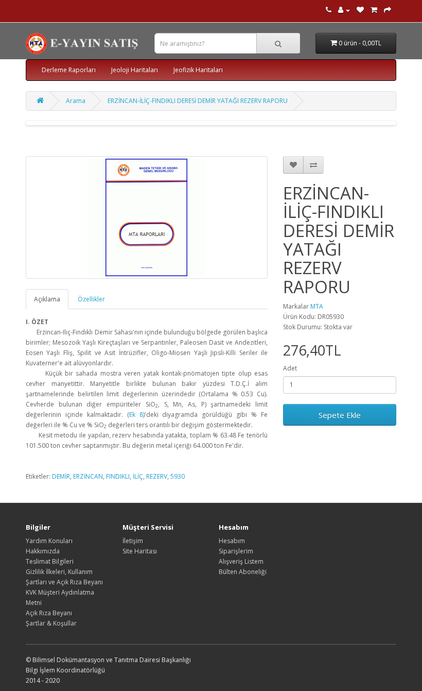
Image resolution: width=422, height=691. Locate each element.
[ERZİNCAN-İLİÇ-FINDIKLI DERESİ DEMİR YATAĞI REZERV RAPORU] (147, 217)
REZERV (156, 476)
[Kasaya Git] (387, 10)
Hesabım (232, 540)
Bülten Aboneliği (243, 571)
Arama (75, 100)
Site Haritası (139, 551)
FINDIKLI (118, 476)
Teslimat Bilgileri (50, 561)
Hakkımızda (43, 551)
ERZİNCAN (88, 476)
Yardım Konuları (49, 540)
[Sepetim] (374, 10)
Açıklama (47, 299)
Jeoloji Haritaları (134, 69)
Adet (290, 368)
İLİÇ (138, 476)
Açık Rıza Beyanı (49, 613)
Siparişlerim (236, 551)
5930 (177, 476)
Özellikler (91, 299)
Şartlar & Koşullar (51, 623)
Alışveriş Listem (241, 561)
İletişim (132, 540)
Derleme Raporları (69, 69)
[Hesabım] (344, 10)
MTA (316, 306)
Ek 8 (136, 414)
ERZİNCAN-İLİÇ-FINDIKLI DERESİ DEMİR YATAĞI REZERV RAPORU (198, 100)
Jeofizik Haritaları (198, 69)
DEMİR (61, 476)
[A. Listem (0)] (360, 10)
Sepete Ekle (340, 415)
